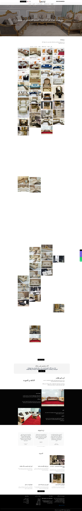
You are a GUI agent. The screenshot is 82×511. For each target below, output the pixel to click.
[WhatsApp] (81, 258)
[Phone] (81, 260)
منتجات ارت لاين (26, 499)
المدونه (27, 500)
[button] (30, 1)
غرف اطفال (38, 504)
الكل (51, 46)
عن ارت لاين (27, 498)
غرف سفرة (31, 46)
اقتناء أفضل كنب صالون (28, 484)
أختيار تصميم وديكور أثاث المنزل (43, 484)
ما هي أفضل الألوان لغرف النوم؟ (43, 466)
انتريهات (48, 46)
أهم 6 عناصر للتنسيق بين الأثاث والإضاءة (26, 466)
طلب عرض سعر (26, 501)
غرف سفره (38, 503)
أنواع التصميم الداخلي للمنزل (59, 484)
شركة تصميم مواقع (61, 505)
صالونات (39, 46)
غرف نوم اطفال (44, 46)
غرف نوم (35, 46)
